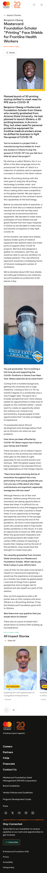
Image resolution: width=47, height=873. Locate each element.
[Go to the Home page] (12, 5)
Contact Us (10, 769)
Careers (7, 746)
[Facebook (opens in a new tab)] (6, 813)
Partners (8, 752)
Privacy (6, 857)
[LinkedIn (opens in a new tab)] (33, 813)
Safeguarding (8, 867)
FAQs (6, 758)
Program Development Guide (17, 799)
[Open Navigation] (41, 5)
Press (5, 806)
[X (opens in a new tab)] (12, 813)
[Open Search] (34, 5)
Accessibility (8, 862)
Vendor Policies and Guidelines (18, 792)
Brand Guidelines (11, 786)
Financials (9, 763)
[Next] (13, 710)
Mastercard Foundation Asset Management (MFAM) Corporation (20, 779)
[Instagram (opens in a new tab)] (26, 813)
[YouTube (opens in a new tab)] (19, 813)
